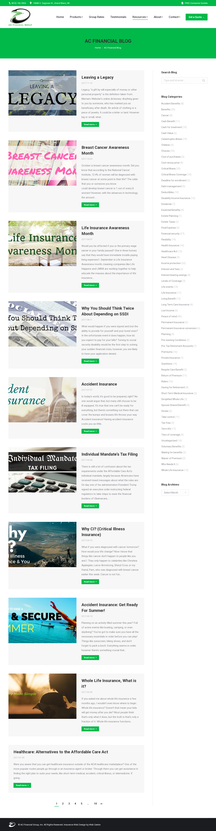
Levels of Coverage (171, 281)
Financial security (170, 233)
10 (95, 803)
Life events (167, 287)
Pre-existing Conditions (173, 340)
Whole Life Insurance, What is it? (109, 683)
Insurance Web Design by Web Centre (82, 824)
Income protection (171, 263)
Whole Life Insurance (172, 470)
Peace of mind (169, 316)
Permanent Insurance (172, 322)
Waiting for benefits (171, 452)
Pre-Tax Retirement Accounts (177, 346)
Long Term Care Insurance (175, 304)
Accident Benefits (170, 103)
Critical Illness (168, 168)
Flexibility (166, 239)
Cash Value (167, 133)
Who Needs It (168, 464)
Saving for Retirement (173, 387)
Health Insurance (170, 245)
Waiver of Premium (171, 458)
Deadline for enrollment (173, 180)
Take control (167, 417)
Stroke (164, 411)
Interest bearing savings (174, 275)
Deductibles (167, 192)
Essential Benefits (170, 210)
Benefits (165, 109)
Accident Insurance (99, 384)
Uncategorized (169, 440)
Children (165, 145)
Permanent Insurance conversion (179, 328)
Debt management (171, 186)
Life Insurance (168, 292)
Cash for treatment (171, 127)
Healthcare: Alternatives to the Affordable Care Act (61, 752)
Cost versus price (170, 162)
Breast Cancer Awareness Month (105, 150)
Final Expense (168, 227)
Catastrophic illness (171, 139)
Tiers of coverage (170, 434)
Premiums (166, 352)
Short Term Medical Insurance (177, 393)
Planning (166, 334)
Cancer (165, 115)
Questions (166, 363)
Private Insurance (170, 357)
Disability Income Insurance (175, 198)
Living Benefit (168, 298)
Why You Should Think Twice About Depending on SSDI (108, 311)
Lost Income (167, 310)
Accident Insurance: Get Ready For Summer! (110, 607)
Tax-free (166, 422)
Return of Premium (171, 375)
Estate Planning (169, 216)
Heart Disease (168, 257)
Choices (165, 151)
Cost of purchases (171, 156)
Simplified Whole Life (172, 399)
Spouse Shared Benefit (173, 405)
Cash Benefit (168, 121)
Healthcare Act (169, 251)
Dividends (166, 204)
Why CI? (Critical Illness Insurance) (103, 532)
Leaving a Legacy (98, 77)
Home (98, 47)
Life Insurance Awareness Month (105, 231)
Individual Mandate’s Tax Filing (110, 454)
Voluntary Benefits (171, 446)
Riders (164, 381)
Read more (89, 124)
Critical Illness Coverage (173, 174)
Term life (166, 428)
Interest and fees (170, 269)
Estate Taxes (168, 221)
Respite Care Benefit (172, 369)
